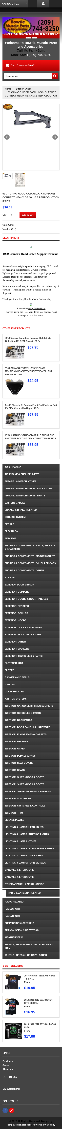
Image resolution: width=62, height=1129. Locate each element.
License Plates (14, 820)
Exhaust (10, 577)
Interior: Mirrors (16, 741)
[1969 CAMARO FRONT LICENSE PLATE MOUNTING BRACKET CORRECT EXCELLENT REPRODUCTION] (15, 380)
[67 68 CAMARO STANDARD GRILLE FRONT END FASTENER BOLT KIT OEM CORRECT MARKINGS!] (15, 444)
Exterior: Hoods (15, 620)
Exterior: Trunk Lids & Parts (23, 656)
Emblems (10, 538)
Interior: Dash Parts (18, 720)
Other (11, 225)
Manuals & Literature (19, 870)
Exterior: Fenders (17, 606)
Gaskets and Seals (17, 677)
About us (7, 1069)
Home (8, 88)
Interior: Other (15, 748)
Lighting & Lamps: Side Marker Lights (29, 848)
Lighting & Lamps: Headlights (24, 827)
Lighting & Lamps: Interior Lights (27, 834)
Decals (9, 524)
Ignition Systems (16, 698)
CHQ (13, 229)
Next (55, 137)
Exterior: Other (23, 88)
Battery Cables (15, 502)
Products (7, 1061)
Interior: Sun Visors (18, 798)
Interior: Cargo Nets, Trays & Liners (29, 706)
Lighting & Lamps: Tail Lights (24, 855)
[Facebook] (5, 1110)
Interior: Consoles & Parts (23, 713)
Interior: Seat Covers (19, 763)
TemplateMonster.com (18, 1124)
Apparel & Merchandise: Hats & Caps (28, 488)
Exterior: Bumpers (17, 591)
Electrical (12, 531)
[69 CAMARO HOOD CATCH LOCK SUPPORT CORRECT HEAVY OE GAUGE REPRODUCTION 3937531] (31, 120)
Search (6, 1065)
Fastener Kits (14, 663)
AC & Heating (13, 467)
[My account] (43, 3)
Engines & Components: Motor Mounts (30, 556)
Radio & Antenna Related (24, 893)
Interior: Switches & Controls (25, 805)
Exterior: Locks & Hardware (23, 627)
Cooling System (15, 517)
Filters (9, 670)
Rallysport (12, 908)
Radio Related (14, 901)
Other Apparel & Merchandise (24, 884)
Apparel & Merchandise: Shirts (25, 495)
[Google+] (11, 1110)
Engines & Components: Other (24, 570)
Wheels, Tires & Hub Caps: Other (26, 955)
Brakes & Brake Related (21, 510)
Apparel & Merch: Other (20, 481)
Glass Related (14, 691)
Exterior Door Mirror (19, 584)
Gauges (10, 684)
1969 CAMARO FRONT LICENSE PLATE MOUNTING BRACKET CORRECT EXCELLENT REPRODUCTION (28, 371)
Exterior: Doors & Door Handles (26, 599)
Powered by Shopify (44, 1124)
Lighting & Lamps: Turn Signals (25, 862)
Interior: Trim (14, 812)
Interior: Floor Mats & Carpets (25, 734)
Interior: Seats (15, 770)
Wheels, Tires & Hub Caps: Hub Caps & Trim (29, 946)
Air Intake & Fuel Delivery (22, 474)
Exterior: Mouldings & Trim (23, 634)
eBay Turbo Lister (36, 308)
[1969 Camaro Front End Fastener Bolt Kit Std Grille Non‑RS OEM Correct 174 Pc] (15, 347)
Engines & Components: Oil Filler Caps (30, 563)
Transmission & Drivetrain (22, 930)
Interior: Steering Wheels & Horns (28, 791)
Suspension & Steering (19, 923)
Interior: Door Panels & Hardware (27, 727)
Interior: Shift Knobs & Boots (24, 777)
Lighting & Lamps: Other (21, 841)
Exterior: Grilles (16, 613)
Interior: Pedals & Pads (20, 755)
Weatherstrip (14, 937)
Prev (7, 137)
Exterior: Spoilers (17, 648)
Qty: (4, 215)
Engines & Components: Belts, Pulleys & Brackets (30, 547)
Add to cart (27, 215)
